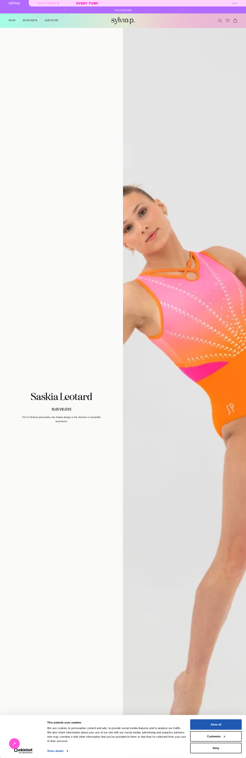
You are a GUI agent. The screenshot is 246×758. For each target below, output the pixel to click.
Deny (216, 748)
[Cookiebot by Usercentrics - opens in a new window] (23, 751)
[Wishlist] (227, 20)
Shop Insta (30, 20)
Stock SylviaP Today (123, 10)
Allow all (216, 724)
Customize (214, 736)
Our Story (51, 20)
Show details (55, 750)
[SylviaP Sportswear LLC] (123, 20)
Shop (12, 20)
